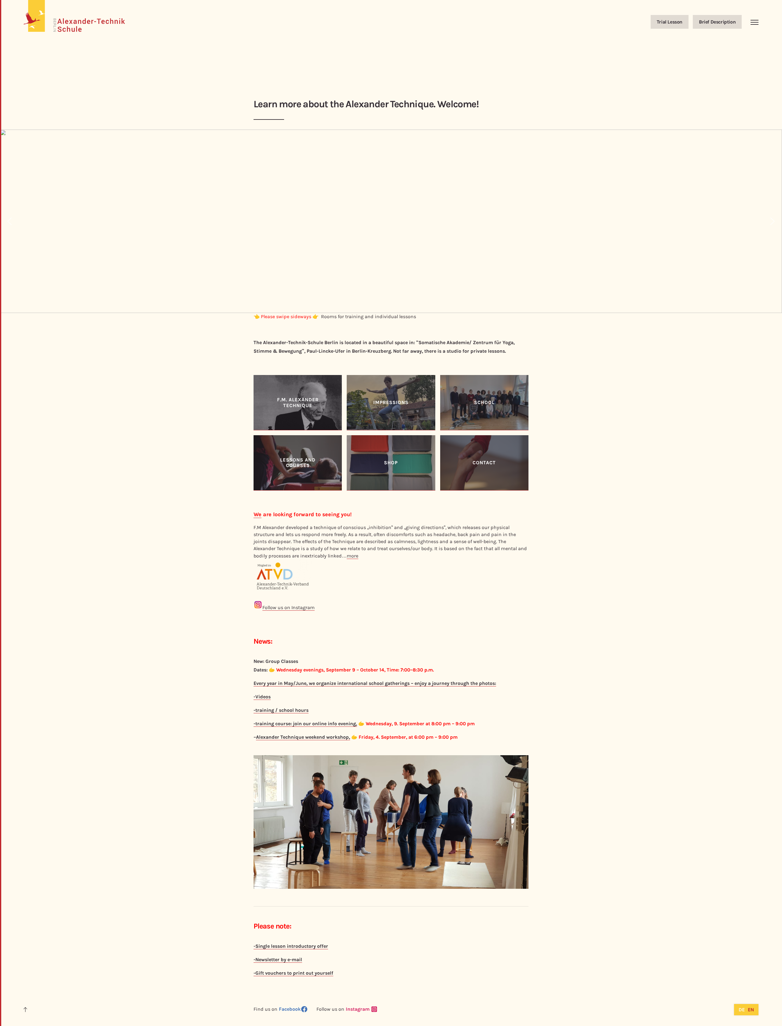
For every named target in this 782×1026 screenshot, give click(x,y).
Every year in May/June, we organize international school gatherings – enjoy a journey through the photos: (375, 683)
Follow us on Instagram (288, 607)
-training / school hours (281, 710)
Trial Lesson (669, 22)
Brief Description (717, 22)
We (257, 514)
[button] (9, 221)
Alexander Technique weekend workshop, (303, 737)
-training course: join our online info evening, (305, 723)
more (352, 556)
